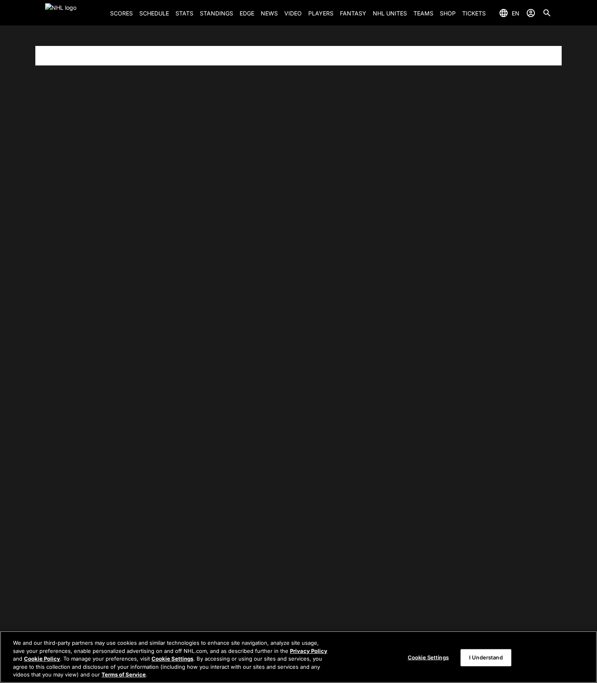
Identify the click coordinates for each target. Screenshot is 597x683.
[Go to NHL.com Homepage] (74, 13)
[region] (298, 657)
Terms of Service (124, 674)
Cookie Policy (42, 658)
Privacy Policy (308, 651)
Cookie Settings (172, 658)
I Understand (486, 657)
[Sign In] (531, 13)
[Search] (547, 13)
